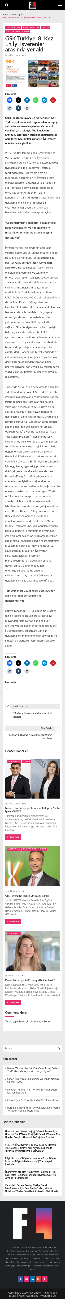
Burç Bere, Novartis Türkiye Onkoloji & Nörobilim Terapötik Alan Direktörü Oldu (33, 1109)
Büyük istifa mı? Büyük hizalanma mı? (24, 1158)
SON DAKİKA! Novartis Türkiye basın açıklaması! (31, 1145)
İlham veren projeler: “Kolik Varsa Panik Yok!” (28, 1172)
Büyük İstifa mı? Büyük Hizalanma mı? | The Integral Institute (30, 1161)
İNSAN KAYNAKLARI (31, 27)
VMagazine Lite (48, 1296)
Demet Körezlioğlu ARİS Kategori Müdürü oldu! (30, 980)
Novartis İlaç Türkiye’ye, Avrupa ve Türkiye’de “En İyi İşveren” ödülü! (32, 810)
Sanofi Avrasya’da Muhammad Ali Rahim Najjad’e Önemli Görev (33, 1080)
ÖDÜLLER (10, 31)
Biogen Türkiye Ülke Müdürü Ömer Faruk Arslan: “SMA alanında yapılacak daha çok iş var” (33, 1070)
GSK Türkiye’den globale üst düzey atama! (27, 896)
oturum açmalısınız (40, 1022)
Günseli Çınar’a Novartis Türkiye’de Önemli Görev (33, 1100)
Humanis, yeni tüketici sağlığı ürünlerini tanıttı (29, 1131)
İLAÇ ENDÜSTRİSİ (13, 27)
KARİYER (45, 27)
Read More (13, 837)
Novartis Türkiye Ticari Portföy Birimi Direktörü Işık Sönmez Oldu (32, 1091)
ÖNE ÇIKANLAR (22, 31)
